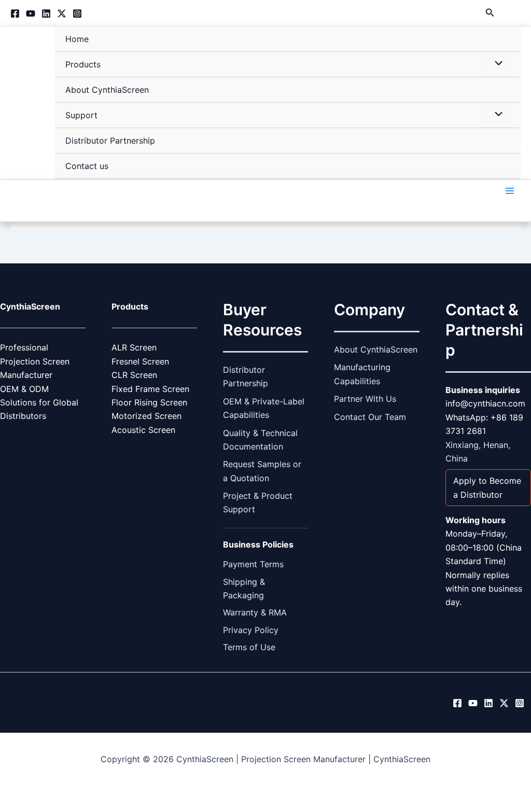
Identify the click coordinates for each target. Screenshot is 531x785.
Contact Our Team (370, 417)
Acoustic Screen (143, 430)
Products (83, 64)
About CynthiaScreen (107, 90)
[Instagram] (77, 13)
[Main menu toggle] (510, 191)
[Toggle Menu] (496, 63)
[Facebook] (15, 13)
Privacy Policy (250, 630)
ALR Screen (134, 347)
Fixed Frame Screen (150, 389)
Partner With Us (365, 399)
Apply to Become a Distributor (487, 487)
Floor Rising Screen (149, 402)
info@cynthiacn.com (485, 403)
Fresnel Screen (140, 361)
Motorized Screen (146, 416)
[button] (490, 12)
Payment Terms (253, 564)
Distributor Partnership (110, 140)
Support (81, 115)
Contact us (86, 166)
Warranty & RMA (255, 612)
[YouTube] (30, 13)
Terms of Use (249, 647)
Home (77, 39)
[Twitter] (61, 13)
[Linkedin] (46, 13)
